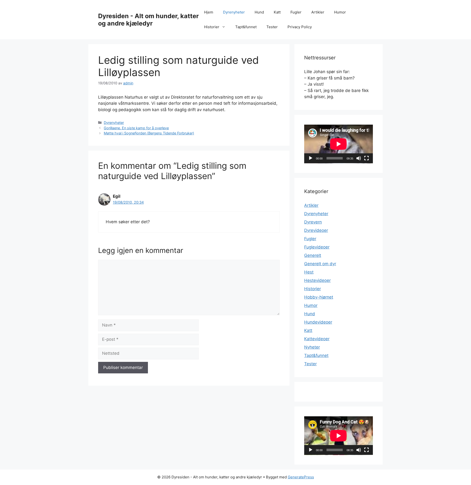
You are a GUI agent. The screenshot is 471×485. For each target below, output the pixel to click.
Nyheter (312, 347)
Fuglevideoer (316, 247)
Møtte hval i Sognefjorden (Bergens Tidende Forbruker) (149, 133)
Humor (340, 12)
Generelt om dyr (320, 263)
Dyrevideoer (316, 230)
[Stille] (358, 158)
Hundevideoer (318, 322)
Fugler (295, 12)
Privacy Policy (300, 27)
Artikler (317, 12)
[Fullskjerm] (366, 158)
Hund (259, 12)
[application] (338, 144)
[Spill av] (310, 158)
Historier (211, 27)
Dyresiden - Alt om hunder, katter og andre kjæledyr (148, 19)
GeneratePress (301, 477)
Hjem (208, 12)
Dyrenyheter (234, 12)
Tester (272, 27)
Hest (309, 272)
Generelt (312, 255)
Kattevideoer (316, 338)
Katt (277, 12)
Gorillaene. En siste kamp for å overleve (136, 128)
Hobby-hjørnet (318, 297)
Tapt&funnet (246, 27)
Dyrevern (313, 222)
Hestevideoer (317, 280)
